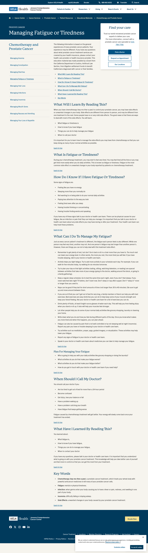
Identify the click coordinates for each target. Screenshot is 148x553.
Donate (86, 2)
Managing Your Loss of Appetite (22, 120)
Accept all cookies (136, 547)
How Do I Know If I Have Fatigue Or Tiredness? (75, 82)
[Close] (143, 537)
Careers (136, 534)
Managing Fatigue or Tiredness (22, 79)
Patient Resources (66, 18)
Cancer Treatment (69, 534)
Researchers (83, 9)
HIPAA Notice (49, 539)
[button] (55, 3)
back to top (58, 148)
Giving (98, 9)
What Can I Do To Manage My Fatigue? (72, 86)
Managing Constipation (19, 65)
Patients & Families (63, 9)
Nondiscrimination (74, 539)
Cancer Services (34, 18)
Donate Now (132, 519)
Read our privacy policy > (113, 542)
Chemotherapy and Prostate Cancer (109, 18)
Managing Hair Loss (17, 86)
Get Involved (126, 534)
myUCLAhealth (73, 2)
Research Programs (112, 534)
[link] (10, 527)
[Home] (10, 18)
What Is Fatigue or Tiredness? (69, 78)
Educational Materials (84, 18)
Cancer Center (20, 18)
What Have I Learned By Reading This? (72, 94)
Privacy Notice (61, 539)
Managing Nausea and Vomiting (22, 113)
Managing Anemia (17, 58)
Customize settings (119, 547)
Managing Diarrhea (17, 72)
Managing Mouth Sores (19, 106)
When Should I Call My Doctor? (69, 90)
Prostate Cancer (50, 18)
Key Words (62, 98)
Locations (82, 534)
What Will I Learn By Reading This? (71, 74)
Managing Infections (18, 93)
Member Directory (95, 534)
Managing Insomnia (17, 99)
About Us (130, 9)
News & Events (113, 9)
